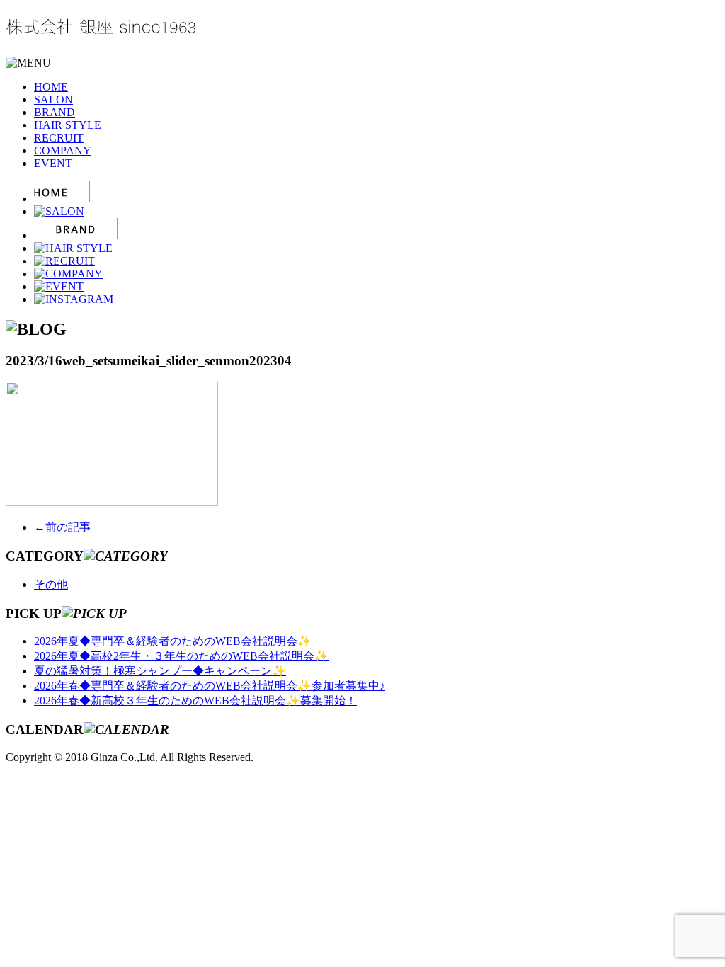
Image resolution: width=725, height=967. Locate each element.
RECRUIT (59, 138)
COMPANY (62, 150)
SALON (53, 99)
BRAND (54, 112)
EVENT (53, 163)
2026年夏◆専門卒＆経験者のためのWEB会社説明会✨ (173, 641)
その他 (51, 584)
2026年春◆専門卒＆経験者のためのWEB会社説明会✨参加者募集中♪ (209, 686)
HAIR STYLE (67, 125)
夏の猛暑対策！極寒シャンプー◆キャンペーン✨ (160, 671)
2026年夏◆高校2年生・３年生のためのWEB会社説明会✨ (181, 656)
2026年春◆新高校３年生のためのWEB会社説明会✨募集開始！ (195, 700)
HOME (51, 87)
